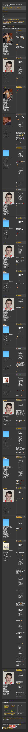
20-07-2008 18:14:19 (19, 541)
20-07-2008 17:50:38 (19, 295)
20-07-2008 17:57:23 (19, 400)
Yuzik (4, 148)
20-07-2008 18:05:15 (19, 488)
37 (12, 26)
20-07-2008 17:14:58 (19, 114)
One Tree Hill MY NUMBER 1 (11, 7)
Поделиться (18, 57)
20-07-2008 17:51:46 (19, 324)
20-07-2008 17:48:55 (19, 242)
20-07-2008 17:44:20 (19, 147)
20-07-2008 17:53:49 (19, 348)
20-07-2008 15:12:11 (19, 87)
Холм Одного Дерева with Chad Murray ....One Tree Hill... (14, 21)
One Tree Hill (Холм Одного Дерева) (13, 711)
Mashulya (4, 30)
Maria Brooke (5, 374)
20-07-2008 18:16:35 (19, 670)
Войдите (9, 19)
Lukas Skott (5, 58)
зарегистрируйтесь (15, 19)
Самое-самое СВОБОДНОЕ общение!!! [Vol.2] (6, 706)
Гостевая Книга (10, 8)
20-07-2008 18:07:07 (19, 517)
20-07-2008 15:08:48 (19, 30)
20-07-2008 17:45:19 (19, 189)
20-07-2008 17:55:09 (19, 374)
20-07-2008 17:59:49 (19, 428)
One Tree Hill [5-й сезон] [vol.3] (7, 710)
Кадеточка (5, 114)
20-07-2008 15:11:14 (19, 58)
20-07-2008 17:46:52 (19, 218)
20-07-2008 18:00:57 (19, 457)
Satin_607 (4, 541)
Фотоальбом (19, 8)
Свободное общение (7, 22)
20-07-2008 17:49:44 (19, 271)
